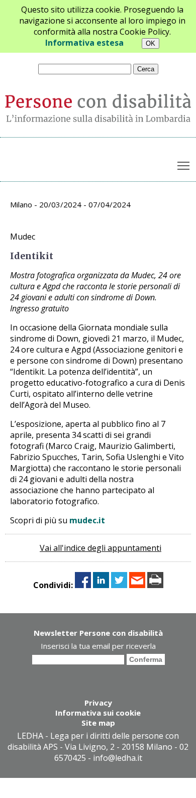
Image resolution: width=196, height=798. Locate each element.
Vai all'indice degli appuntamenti (100, 547)
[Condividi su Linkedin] (101, 585)
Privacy (98, 703)
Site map (98, 723)
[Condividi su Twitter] (119, 585)
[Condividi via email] (137, 585)
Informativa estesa (84, 42)
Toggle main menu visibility (183, 165)
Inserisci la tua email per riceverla (98, 646)
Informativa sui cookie (98, 713)
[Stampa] (155, 585)
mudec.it (87, 520)
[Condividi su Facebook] (83, 585)
